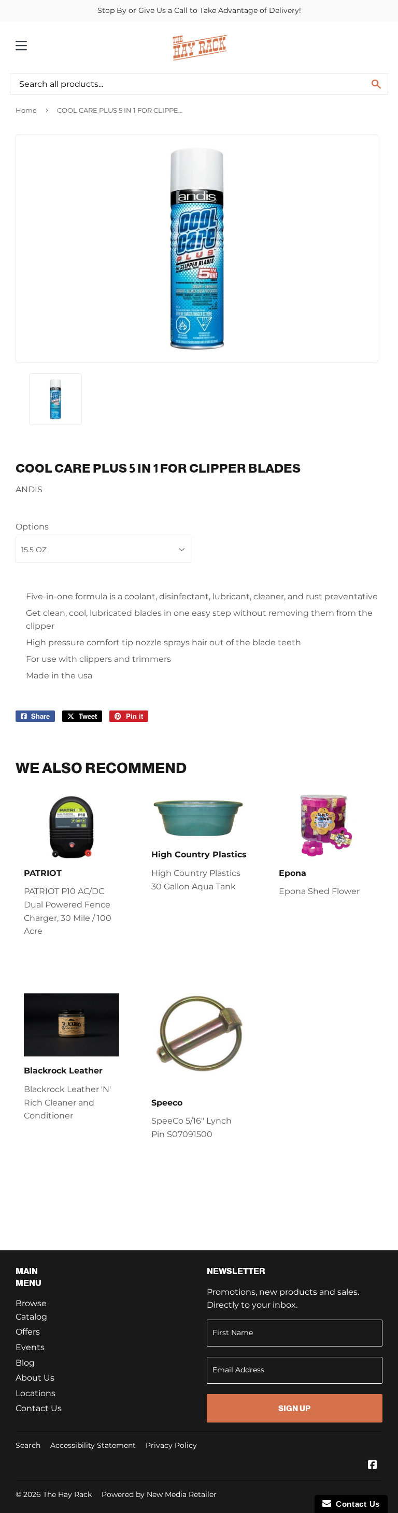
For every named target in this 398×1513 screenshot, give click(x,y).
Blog (25, 1363)
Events (30, 1347)
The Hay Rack (67, 1494)
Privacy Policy (171, 1445)
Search (28, 1445)
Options (32, 527)
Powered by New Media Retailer (159, 1494)
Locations (35, 1393)
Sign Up (294, 1408)
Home (26, 110)
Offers (28, 1332)
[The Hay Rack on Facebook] (372, 1466)
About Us (35, 1378)
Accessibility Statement (93, 1445)
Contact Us (39, 1408)
